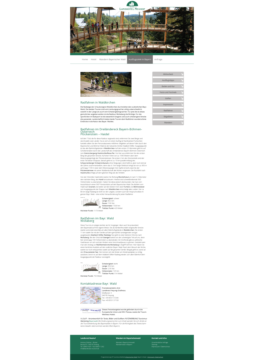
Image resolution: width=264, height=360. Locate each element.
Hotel (93, 59)
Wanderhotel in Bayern (124, 344)
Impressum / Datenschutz (161, 346)
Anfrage (158, 59)
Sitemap (154, 344)
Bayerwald (93, 321)
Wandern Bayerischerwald (125, 342)
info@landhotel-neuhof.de (89, 349)
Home (85, 59)
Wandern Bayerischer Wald (112, 59)
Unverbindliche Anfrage (160, 342)
